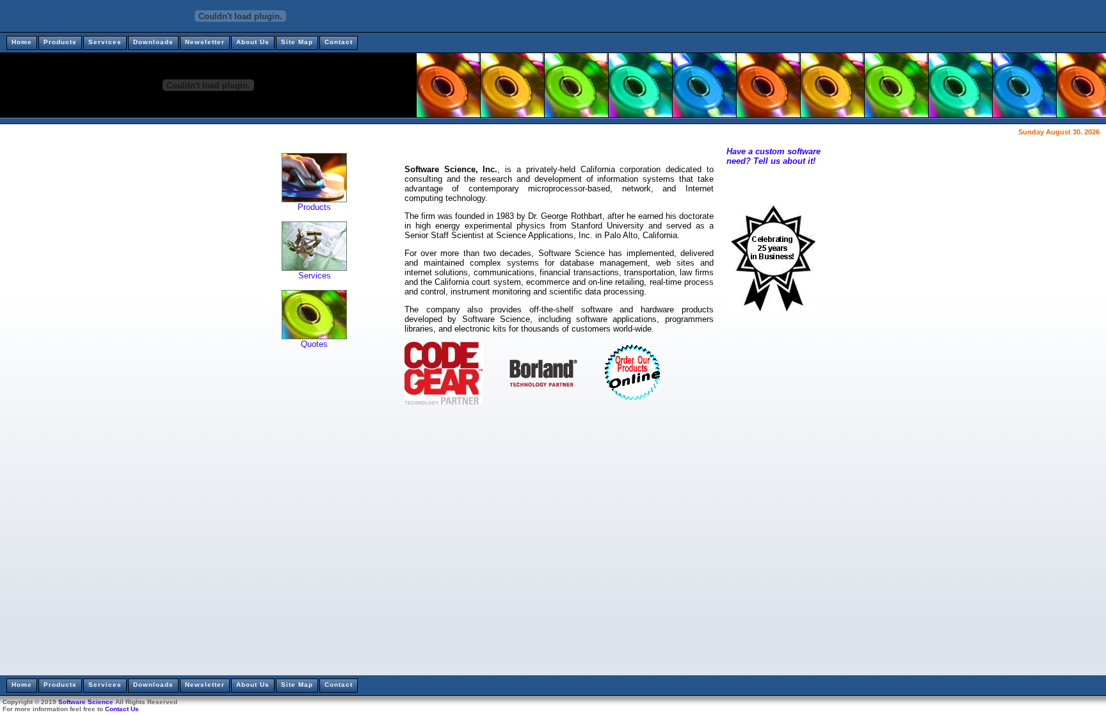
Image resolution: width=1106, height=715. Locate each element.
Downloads (153, 41)
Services (105, 41)
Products (60, 41)
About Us (252, 41)
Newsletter (205, 41)
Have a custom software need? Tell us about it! (773, 156)
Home (22, 41)
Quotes (314, 344)
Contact (339, 41)
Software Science (85, 701)
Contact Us (122, 708)
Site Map (297, 41)
